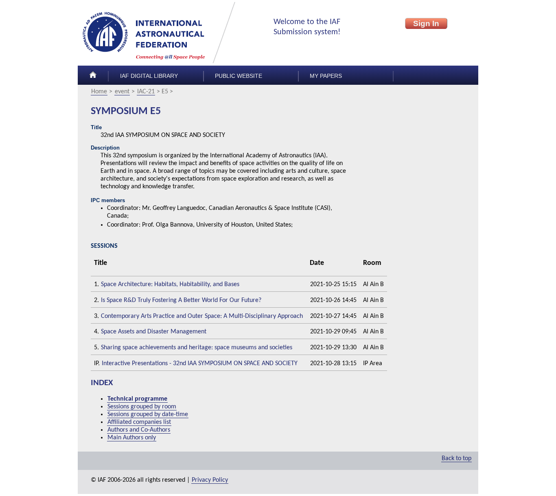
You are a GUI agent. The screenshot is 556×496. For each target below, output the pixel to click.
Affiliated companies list (139, 422)
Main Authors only (131, 437)
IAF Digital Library (149, 76)
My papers (326, 76)
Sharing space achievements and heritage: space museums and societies (196, 347)
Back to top (456, 458)
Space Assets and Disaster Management (153, 331)
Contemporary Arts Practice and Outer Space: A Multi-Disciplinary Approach (202, 316)
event (122, 91)
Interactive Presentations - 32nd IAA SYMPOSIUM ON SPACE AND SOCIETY (200, 363)
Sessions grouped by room (141, 406)
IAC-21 (146, 91)
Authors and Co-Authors (138, 430)
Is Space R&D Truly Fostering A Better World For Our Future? (181, 300)
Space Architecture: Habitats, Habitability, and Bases (170, 284)
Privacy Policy (210, 480)
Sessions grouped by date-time (147, 414)
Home (99, 91)
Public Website (238, 76)
